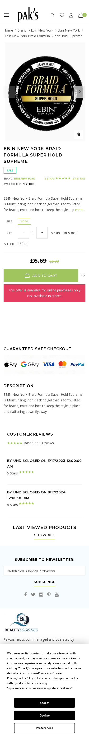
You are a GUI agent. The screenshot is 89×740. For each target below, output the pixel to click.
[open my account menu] (71, 15)
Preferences (44, 728)
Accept (45, 703)
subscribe (44, 582)
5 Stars (65, 178)
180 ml (24, 221)
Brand (22, 30)
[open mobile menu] (7, 14)
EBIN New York (24, 178)
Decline (45, 715)
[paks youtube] (57, 595)
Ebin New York (42, 30)
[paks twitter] (33, 595)
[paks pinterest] (49, 595)
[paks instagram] (41, 595)
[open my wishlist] (62, 15)
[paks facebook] (25, 595)
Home (8, 30)
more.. (79, 209)
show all (44, 535)
